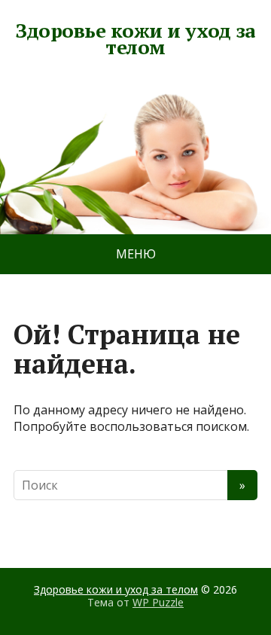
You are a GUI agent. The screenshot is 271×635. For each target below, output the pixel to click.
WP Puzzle (158, 602)
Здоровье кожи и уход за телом (135, 39)
